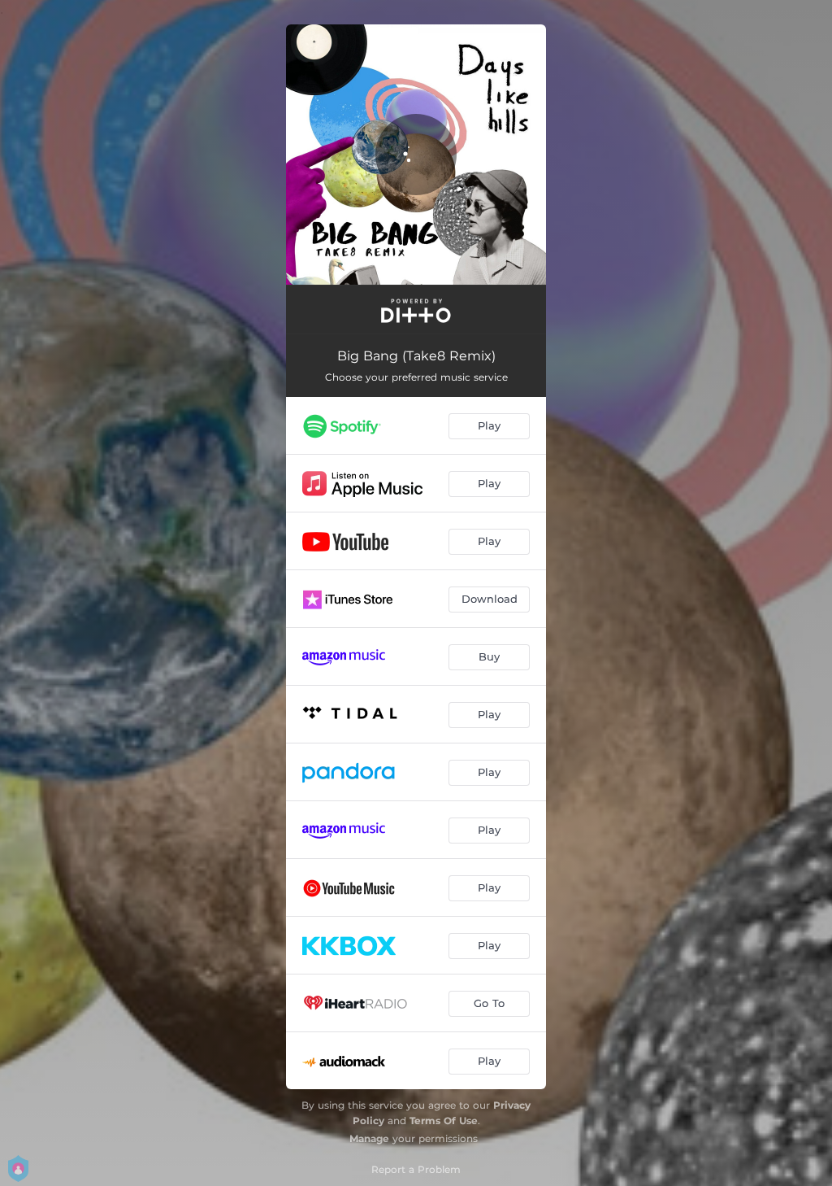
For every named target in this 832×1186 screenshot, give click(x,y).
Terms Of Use (444, 1120)
